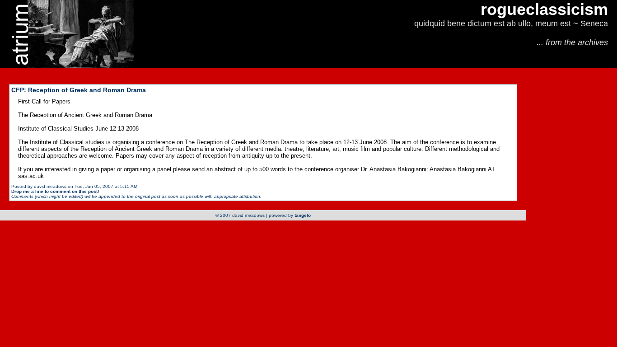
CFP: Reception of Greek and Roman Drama (78, 90)
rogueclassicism (544, 9)
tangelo (302, 215)
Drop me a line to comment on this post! (55, 191)
